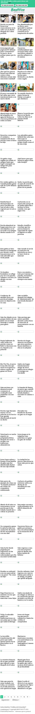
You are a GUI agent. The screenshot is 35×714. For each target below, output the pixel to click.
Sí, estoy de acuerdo (8, 5)
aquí (9, 2)
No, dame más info (21, 5)
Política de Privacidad (18, 707)
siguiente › (5, 700)
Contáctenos (4, 709)
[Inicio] (17, 10)
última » (15, 700)
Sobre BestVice (5, 707)
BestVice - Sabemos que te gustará (19, 711)
